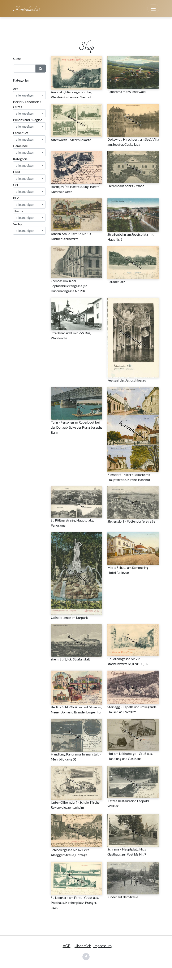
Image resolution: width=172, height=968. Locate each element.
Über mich (83, 945)
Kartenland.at (26, 9)
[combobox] (29, 95)
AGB (66, 945)
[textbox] (28, 95)
